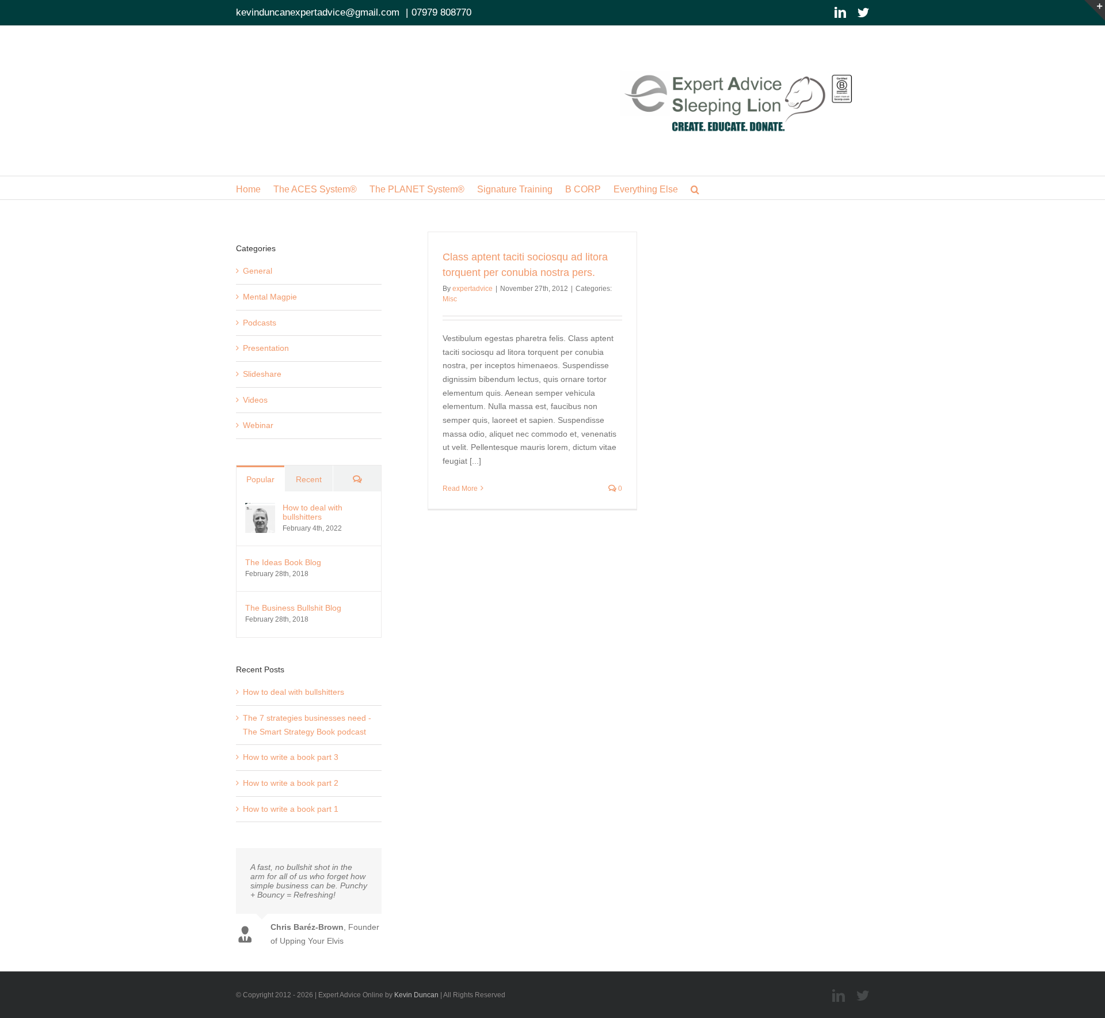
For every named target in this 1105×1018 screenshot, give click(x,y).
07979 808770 (441, 12)
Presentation (266, 348)
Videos (255, 399)
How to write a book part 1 (290, 808)
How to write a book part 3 (290, 757)
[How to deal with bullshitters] (260, 509)
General (257, 270)
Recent (309, 479)
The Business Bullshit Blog (293, 607)
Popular (260, 479)
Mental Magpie (270, 296)
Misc (450, 299)
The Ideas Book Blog (283, 562)
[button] (695, 187)
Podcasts (259, 322)
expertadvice (472, 289)
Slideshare (262, 374)
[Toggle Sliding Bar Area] (1094, 10)
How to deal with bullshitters (312, 512)
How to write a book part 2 (290, 783)
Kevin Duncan (416, 995)
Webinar (258, 425)
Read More (460, 489)
